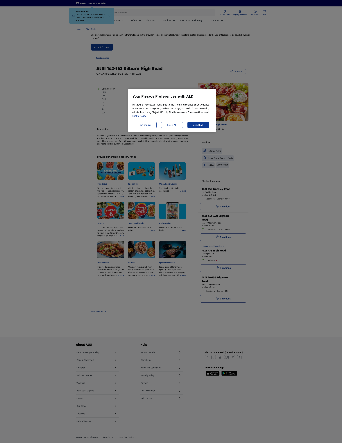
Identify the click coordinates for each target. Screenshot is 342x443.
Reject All (172, 124)
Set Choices (145, 124)
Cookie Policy (139, 116)
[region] (172, 110)
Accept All (198, 124)
